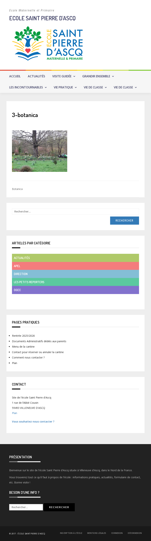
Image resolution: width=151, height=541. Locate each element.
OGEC (17, 290)
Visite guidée (61, 76)
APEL (17, 266)
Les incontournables (26, 87)
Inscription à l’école (71, 533)
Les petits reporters (29, 282)
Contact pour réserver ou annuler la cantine (38, 352)
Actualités (36, 76)
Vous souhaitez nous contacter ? (33, 421)
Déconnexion (135, 533)
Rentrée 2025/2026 (23, 335)
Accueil (15, 76)
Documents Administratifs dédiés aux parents (39, 341)
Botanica (17, 189)
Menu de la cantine (23, 346)
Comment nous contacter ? (28, 357)
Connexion (117, 533)
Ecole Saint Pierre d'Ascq (42, 18)
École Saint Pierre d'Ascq (31, 533)
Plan (14, 363)
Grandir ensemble (96, 76)
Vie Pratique (63, 87)
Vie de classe (93, 87)
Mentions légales (96, 533)
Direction (21, 274)
